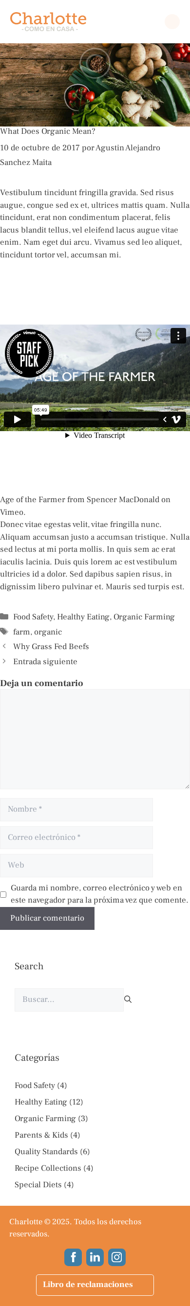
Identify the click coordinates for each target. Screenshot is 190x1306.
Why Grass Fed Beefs (51, 646)
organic (48, 632)
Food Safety (33, 617)
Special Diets (38, 1184)
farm (21, 632)
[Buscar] (128, 1000)
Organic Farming (144, 617)
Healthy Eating (83, 617)
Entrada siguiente (45, 661)
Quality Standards (46, 1151)
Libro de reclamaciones (88, 1284)
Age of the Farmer (32, 499)
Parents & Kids (41, 1135)
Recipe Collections (48, 1168)
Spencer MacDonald (123, 499)
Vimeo (11, 512)
